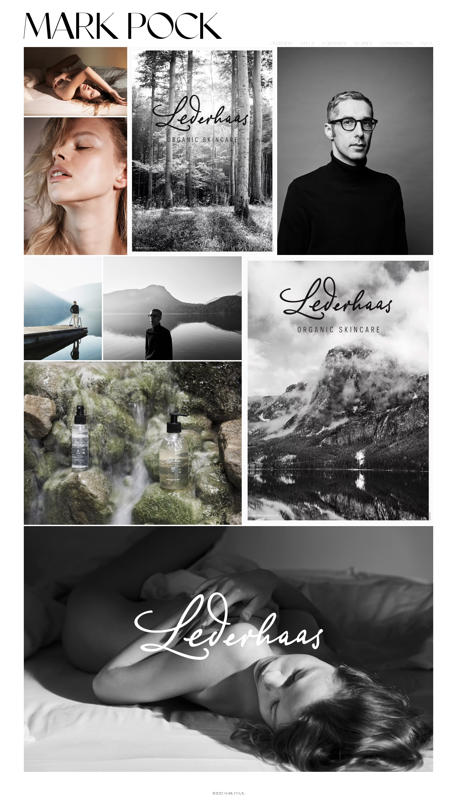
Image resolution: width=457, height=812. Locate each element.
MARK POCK (122, 28)
